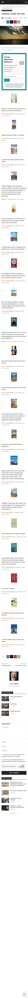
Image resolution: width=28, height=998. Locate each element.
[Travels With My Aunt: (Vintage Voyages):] (14, 524)
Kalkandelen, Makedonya (16, 696)
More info (7, 115)
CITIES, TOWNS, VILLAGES (20, 6)
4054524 (8, 536)
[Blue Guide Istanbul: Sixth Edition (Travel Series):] (14, 351)
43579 (8, 567)
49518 (8, 423)
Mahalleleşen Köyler (15, 711)
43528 (8, 366)
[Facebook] (8, 22)
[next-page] (5, 718)
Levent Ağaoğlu (8, 17)
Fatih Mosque (13, 704)
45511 (8, 482)
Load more (13, 813)
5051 (8, 311)
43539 (8, 225)
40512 (8, 392)
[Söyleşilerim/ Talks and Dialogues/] (5, 800)
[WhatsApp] (18, 22)
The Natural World (6, 665)
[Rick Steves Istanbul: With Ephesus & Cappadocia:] (14, 435)
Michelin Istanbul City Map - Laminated (13, 135)
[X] (11, 22)
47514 (8, 618)
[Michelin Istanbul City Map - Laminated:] (14, 125)
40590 (8, 138)
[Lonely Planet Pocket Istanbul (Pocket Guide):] (14, 150)
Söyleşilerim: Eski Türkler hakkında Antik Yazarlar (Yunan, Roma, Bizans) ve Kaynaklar (18, 784)
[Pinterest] (15, 22)
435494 (8, 113)
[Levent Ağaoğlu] (3, 18)
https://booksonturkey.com (14, 686)
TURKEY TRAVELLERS (9, 6)
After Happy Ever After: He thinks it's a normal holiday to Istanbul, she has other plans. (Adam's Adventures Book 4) (13, 275)
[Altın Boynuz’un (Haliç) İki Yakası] (5, 792)
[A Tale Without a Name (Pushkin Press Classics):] (14, 603)
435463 (8, 280)
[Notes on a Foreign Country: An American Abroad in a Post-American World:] (14, 99)
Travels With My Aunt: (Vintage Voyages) (13, 533)
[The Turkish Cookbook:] (14, 579)
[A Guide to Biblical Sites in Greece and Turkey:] (14, 630)
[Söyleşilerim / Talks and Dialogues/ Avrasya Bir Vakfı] (5, 808)
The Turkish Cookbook (8, 588)
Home (3, 6)
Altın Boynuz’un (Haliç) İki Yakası (18, 790)
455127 (8, 644)
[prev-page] (3, 718)
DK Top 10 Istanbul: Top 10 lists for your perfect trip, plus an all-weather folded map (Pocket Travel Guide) (13, 220)
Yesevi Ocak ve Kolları (20, 665)
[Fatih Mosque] (5, 706)
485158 (8, 449)
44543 (8, 164)
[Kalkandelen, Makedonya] (5, 698)
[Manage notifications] (24, 994)
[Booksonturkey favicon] (14, 2)
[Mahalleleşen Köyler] (5, 713)
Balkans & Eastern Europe (5, 700)
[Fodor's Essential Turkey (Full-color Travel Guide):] (14, 378)
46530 (8, 252)
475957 (8, 591)
